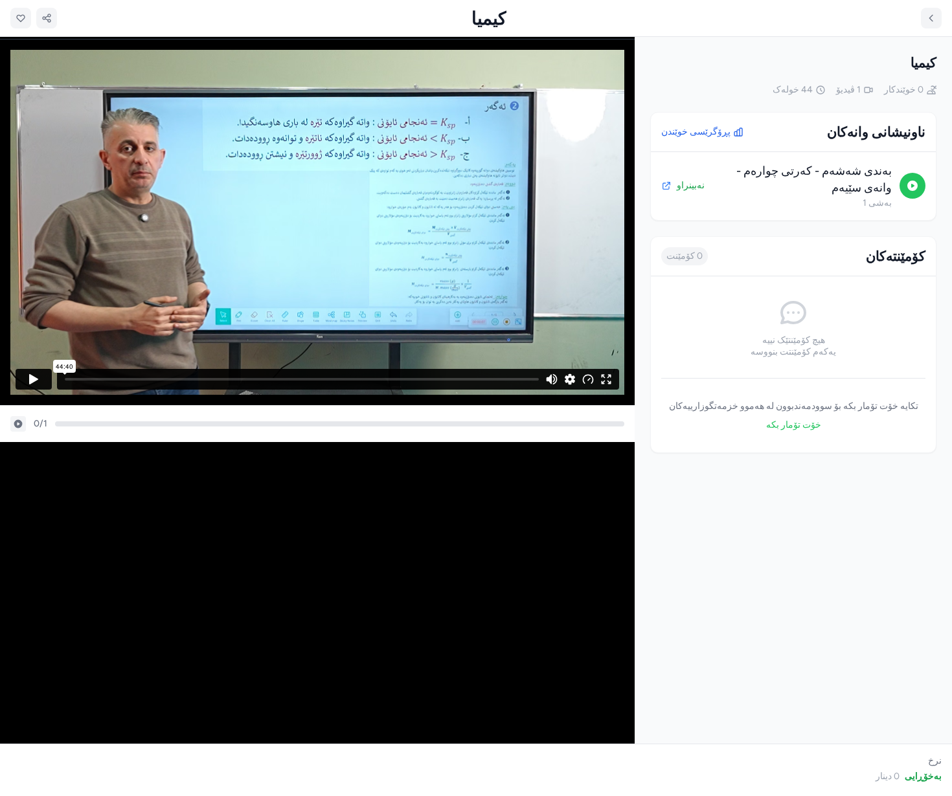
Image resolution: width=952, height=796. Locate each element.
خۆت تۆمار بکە (793, 424)
